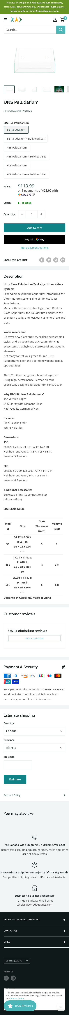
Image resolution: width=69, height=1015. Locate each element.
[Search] (60, 30)
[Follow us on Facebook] (6, 978)
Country (9, 723)
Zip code (9, 757)
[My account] (55, 20)
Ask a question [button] (35, 638)
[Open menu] (5, 19)
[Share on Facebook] (41, 260)
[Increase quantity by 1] (41, 214)
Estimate (15, 779)
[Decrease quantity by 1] (22, 214)
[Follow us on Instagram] (13, 978)
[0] (62, 20)
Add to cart (34, 228)
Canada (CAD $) (14, 960)
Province (9, 740)
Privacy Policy (17, 998)
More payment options (35, 247)
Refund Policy (12, 795)
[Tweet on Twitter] (55, 260)
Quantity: (10, 214)
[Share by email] (62, 260)
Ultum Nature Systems (18, 111)
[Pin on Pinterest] (48, 260)
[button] (41, 192)
